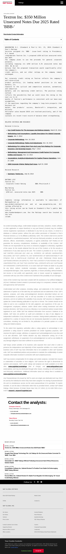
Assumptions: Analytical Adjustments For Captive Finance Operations (32, 158)
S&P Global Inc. (9, 505)
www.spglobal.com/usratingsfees (15, 374)
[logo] (7, 2)
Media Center (37, 495)
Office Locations (6, 532)
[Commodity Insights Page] (35, 482)
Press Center (6, 519)
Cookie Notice (14, 547)
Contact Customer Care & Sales (10, 524)
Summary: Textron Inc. (16, 174)
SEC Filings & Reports (39, 519)
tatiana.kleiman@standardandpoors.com (20, 425)
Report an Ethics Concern (9, 529)
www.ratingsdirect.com (55, 366)
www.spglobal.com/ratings (17, 366)
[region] (33, 546)
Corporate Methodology (16, 139)
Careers (36, 524)
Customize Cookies (26, 550)
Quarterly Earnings (38, 517)
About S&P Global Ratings (9, 495)
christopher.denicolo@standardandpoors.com (21, 413)
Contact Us (37, 500)
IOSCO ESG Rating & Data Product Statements (45, 532)
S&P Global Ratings (10, 489)
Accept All (38, 550)
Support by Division (7, 527)
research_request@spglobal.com (20, 390)
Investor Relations (38, 512)
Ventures (5, 517)
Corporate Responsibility (40, 527)
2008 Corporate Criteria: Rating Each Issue (22, 164)
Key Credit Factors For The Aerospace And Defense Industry (29, 130)
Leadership (37, 529)
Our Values (5, 512)
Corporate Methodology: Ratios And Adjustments (25, 143)
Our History (5, 514)
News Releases (38, 514)
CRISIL (4, 500)
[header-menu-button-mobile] (62, 3)
